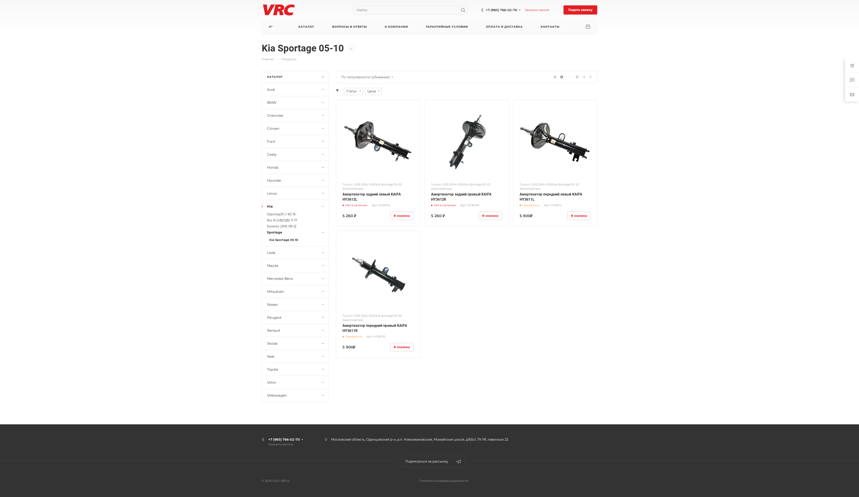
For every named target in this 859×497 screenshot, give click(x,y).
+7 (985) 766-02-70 (501, 10)
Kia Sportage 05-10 (283, 240)
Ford (271, 141)
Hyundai (274, 180)
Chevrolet (275, 115)
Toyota (272, 369)
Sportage (274, 232)
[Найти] (464, 10)
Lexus (272, 193)
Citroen (273, 128)
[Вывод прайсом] (590, 77)
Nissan (272, 304)
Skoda (272, 343)
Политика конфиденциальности (443, 480)
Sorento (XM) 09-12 (281, 226)
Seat (270, 356)
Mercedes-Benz (280, 278)
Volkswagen (277, 395)
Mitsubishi (275, 291)
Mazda (272, 265)
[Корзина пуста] (587, 27)
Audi (271, 89)
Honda (272, 167)
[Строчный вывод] (583, 77)
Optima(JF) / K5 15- (282, 214)
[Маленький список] (555, 77)
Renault (273, 330)
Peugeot (274, 317)
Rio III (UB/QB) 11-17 (282, 220)
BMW (271, 102)
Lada (271, 253)
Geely (271, 154)
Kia (270, 206)
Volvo (271, 382)
